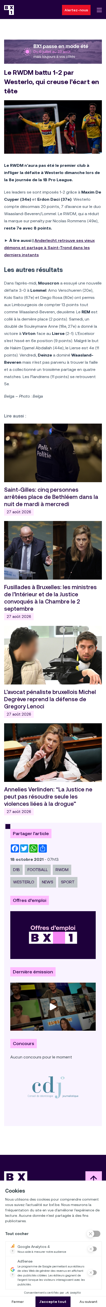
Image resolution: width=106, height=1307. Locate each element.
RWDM (62, 870)
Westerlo (23, 882)
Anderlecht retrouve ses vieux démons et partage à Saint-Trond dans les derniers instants (49, 247)
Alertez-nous (76, 10)
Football (38, 870)
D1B (16, 870)
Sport (68, 882)
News (47, 882)
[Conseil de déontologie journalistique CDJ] (53, 1087)
